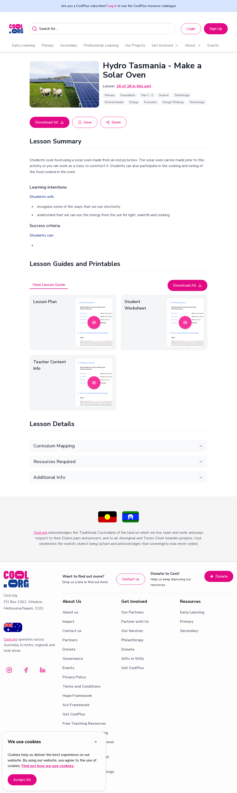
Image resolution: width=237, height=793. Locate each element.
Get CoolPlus (73, 714)
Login (191, 28)
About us (70, 612)
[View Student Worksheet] (185, 322)
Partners (70, 640)
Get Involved (162, 45)
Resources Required (54, 461)
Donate (221, 576)
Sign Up (215, 28)
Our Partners (132, 612)
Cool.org (40, 532)
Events (213, 45)
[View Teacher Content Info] (93, 382)
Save (88, 122)
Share (116, 122)
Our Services (132, 630)
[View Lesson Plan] (93, 322)
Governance (72, 658)
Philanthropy (132, 640)
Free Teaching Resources (84, 723)
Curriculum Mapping (54, 446)
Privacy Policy (74, 677)
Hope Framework (77, 695)
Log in (112, 6)
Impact (68, 621)
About (190, 45)
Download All (46, 122)
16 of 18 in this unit (133, 86)
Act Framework (75, 705)
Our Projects (135, 45)
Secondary (68, 45)
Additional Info (49, 477)
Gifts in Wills (132, 658)
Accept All (22, 779)
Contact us (130, 579)
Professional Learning (101, 45)
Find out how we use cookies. (48, 765)
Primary (47, 45)
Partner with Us (135, 621)
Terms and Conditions (81, 686)
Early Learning (23, 45)
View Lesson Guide (48, 284)
